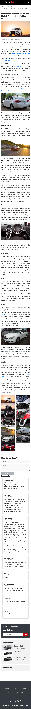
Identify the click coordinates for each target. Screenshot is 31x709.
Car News (23, 688)
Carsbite (7, 688)
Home (2, 6)
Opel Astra (17, 66)
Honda (28, 374)
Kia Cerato (24, 89)
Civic (2, 376)
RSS (22, 693)
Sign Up (25, 634)
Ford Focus (4, 314)
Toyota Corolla (5, 91)
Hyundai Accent (16, 54)
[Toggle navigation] (2, 2)
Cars (9, 693)
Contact (16, 693)
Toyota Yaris (26, 54)
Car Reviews (9, 6)
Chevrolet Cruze (5, 60)
